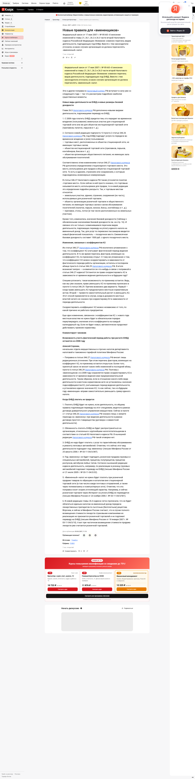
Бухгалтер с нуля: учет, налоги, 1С (61, 576)
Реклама (17, 774)
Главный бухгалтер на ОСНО (93, 576)
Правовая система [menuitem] (8, 63)
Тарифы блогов (6, 776)
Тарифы (31, 10)
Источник (66, 540)
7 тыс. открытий (68, 547)
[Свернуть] (192, 777)
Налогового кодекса (82, 110)
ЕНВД (79, 25)
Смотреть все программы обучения (97, 596)
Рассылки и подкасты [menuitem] (9, 68)
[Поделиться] (75, 57)
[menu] (13, 36)
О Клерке (39, 10)
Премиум (20, 10)
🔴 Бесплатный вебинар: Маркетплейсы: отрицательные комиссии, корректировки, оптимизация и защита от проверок (97, 15)
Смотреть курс (62, 589)
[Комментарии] (63, 57)
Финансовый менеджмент (127, 576)
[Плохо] (95, 535)
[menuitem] (12, 15)
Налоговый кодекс (96, 91)
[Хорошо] (84, 535)
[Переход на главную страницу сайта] (7, 9)
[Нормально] (90, 535)
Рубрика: (66, 543)
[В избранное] (71, 57)
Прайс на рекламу (7, 774)
